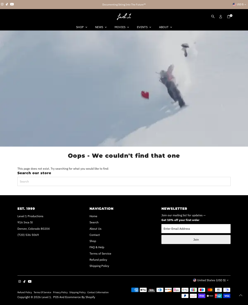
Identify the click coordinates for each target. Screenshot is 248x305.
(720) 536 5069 (28, 235)
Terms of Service (100, 253)
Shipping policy (77, 292)
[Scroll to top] (240, 295)
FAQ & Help (97, 247)
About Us (95, 228)
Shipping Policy (99, 266)
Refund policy (98, 259)
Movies (120, 27)
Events (143, 27)
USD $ (240, 4)
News (99, 27)
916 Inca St (25, 222)
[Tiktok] (7, 4)
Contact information (98, 292)
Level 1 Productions (30, 216)
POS (56, 297)
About (164, 27)
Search (94, 222)
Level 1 (46, 297)
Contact (95, 235)
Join (196, 239)
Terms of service (42, 292)
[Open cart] (229, 16)
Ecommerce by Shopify (80, 297)
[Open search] (213, 16)
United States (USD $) (211, 280)
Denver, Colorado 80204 (33, 228)
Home (93, 216)
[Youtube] (12, 4)
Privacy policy (60, 292)
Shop (80, 27)
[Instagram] (2, 4)
